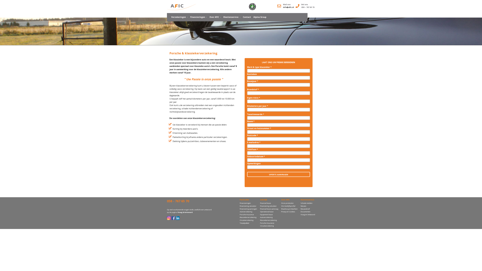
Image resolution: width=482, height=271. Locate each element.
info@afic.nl (288, 7)
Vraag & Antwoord (185, 212)
